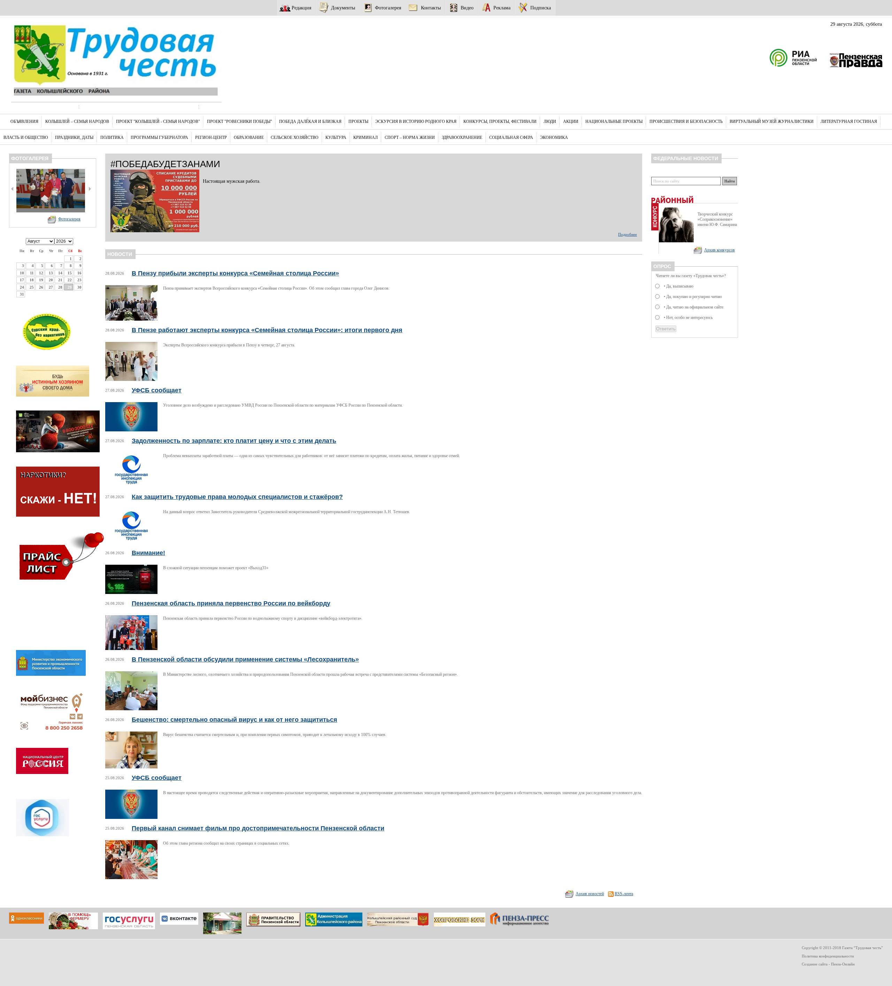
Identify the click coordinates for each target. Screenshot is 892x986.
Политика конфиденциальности (828, 956)
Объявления (24, 121)
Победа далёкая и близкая (310, 121)
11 (32, 273)
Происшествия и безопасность (686, 121)
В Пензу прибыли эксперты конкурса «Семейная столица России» (235, 273)
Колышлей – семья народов (77, 121)
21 (60, 280)
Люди (550, 121)
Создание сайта (815, 964)
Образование (249, 137)
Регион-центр (211, 137)
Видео (467, 7)
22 (70, 280)
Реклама (501, 7)
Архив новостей (590, 894)
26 (41, 287)
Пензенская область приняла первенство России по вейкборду (231, 603)
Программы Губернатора (159, 137)
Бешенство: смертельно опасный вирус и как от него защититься (234, 719)
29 (70, 287)
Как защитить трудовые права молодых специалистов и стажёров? (237, 496)
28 (60, 287)
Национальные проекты (614, 121)
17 (22, 280)
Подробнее (627, 234)
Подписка (540, 7)
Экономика (554, 137)
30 (79, 287)
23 (79, 280)
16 (79, 273)
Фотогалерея (388, 7)
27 (51, 287)
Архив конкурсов (719, 250)
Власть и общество (25, 137)
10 (22, 273)
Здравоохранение (462, 137)
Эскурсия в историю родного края (415, 121)
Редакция (301, 7)
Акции (570, 121)
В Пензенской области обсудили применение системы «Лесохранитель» (245, 659)
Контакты (431, 7)
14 (60, 273)
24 (22, 287)
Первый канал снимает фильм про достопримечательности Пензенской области (258, 828)
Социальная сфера (511, 137)
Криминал (365, 137)
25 (32, 287)
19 (41, 280)
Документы (343, 7)
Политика (112, 137)
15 (70, 273)
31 (22, 294)
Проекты (358, 121)
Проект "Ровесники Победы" (239, 121)
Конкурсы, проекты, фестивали (500, 121)
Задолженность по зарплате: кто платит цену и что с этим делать (234, 440)
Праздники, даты (74, 137)
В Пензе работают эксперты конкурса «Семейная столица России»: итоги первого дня (267, 330)
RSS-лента (624, 894)
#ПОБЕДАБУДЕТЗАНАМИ (165, 164)
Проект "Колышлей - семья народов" (158, 121)
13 (51, 273)
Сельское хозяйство (294, 137)
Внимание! (148, 552)
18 (32, 280)
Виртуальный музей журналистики (772, 121)
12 (41, 273)
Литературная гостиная (849, 121)
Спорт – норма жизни (410, 137)
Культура (335, 137)
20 (51, 280)
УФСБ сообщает (157, 390)
